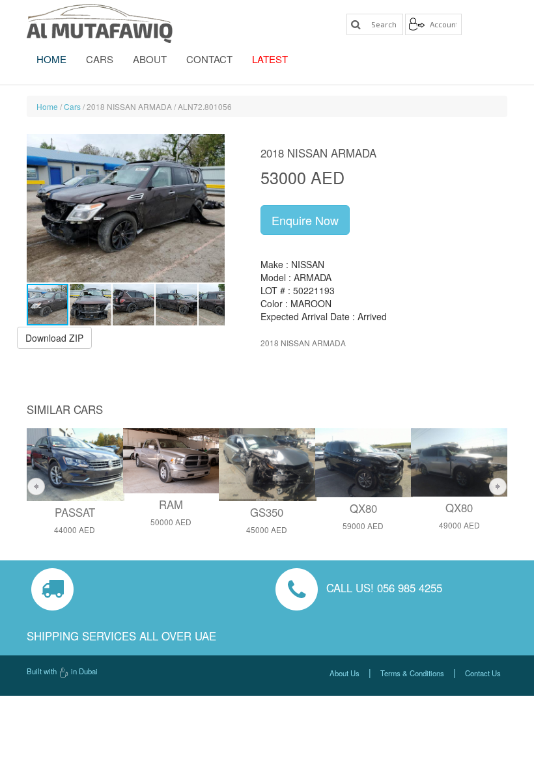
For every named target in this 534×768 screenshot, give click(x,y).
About (150, 59)
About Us (344, 673)
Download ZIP (54, 337)
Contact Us (483, 673)
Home (51, 59)
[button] (213, 208)
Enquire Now (305, 220)
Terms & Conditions (412, 673)
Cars (99, 59)
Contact (209, 59)
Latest (270, 59)
